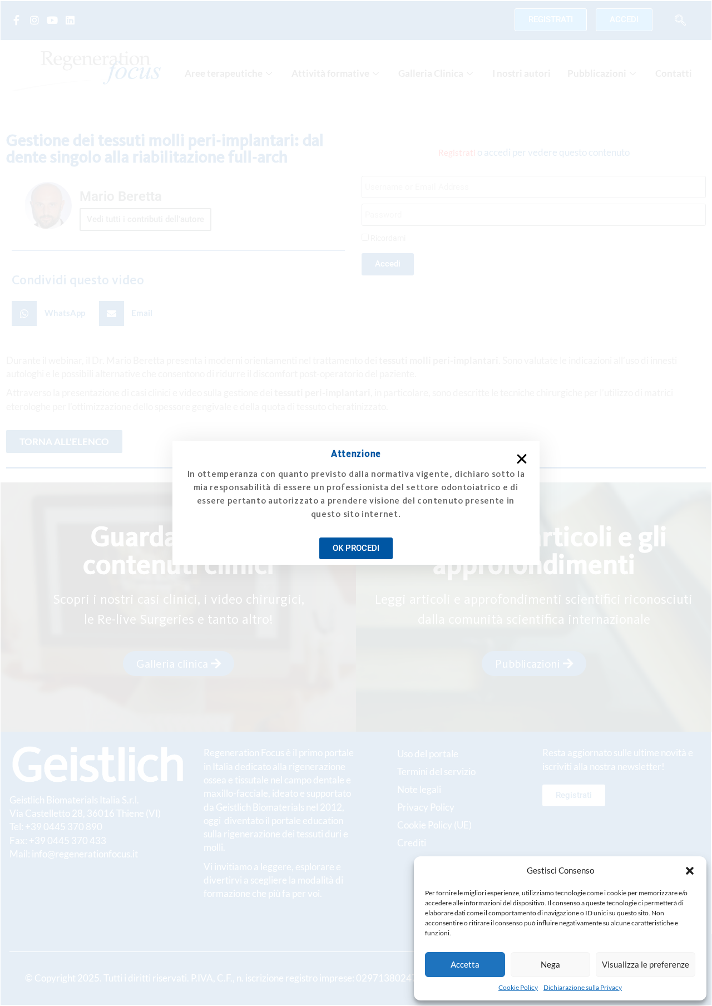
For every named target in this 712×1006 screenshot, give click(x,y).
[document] (356, 503)
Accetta (465, 964)
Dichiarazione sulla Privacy (582, 987)
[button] (689, 870)
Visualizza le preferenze (645, 964)
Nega (550, 964)
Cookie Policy (518, 987)
